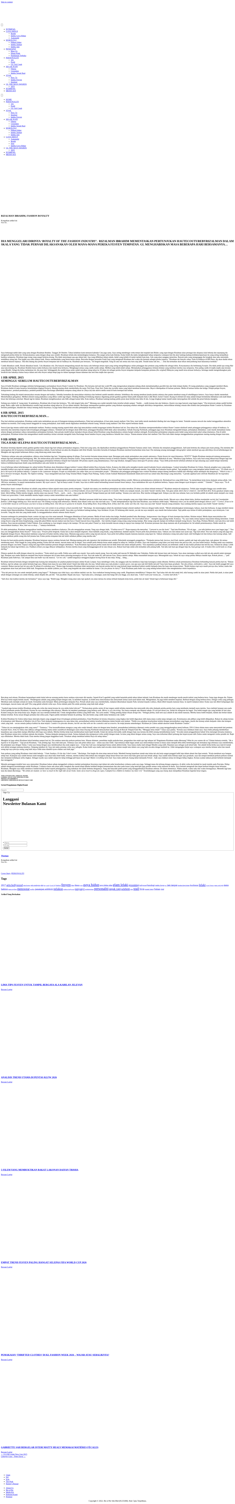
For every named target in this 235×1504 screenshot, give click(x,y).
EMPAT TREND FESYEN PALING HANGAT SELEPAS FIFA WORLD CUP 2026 (44, 1262)
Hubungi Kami (12, 1494)
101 (12, 60)
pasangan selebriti (44, 889)
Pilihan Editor (16, 42)
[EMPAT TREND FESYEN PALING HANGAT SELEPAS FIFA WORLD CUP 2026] (74, 1258)
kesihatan (194, 885)
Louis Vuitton (210, 885)
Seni (12, 143)
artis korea (26, 885)
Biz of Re (9, 1490)
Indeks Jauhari (16, 45)
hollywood (143, 885)
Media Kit (10, 1492)
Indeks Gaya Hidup (18, 36)
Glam (8, 1475)
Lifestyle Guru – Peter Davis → (13, 1456)
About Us (9, 1488)
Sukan (157, 889)
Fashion (58, 885)
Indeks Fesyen (16, 80)
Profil (13, 62)
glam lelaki (120, 885)
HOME (9, 99)
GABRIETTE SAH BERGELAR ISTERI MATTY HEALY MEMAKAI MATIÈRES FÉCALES (49, 1447)
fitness (77, 885)
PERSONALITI (12, 58)
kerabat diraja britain (184, 885)
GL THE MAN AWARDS (16, 84)
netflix (32, 889)
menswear (23, 888)
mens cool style (218, 885)
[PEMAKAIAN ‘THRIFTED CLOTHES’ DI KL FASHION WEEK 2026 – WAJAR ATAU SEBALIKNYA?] (74, 1350)
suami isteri (149, 889)
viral (162, 889)
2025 (13, 86)
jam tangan (172, 885)
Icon (7, 1479)
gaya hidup (91, 885)
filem (72, 885)
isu (166, 885)
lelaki (202, 885)
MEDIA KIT (11, 91)
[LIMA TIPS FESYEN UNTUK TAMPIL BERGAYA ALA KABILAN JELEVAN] (74, 980)
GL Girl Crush (16, 64)
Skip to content (7, 2)
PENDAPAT (11, 49)
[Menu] (2, 25)
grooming (134, 885)
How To (14, 78)
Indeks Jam (15, 47)
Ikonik (13, 34)
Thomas (5, 856)
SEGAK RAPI (12, 67)
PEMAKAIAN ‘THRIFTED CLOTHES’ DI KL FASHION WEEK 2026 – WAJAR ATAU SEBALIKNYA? (55, 1355)
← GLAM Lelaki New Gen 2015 (14, 1454)
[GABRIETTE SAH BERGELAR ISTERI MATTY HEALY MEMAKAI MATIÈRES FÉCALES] (74, 1443)
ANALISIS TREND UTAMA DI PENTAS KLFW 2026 (29, 1077)
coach (47, 885)
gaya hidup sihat (106, 885)
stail (136, 889)
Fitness (13, 69)
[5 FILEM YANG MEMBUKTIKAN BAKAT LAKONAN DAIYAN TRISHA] (74, 1165)
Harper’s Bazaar (12, 1484)
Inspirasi (14, 82)
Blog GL (14, 51)
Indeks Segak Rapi (18, 73)
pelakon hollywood (68, 889)
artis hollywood (14, 885)
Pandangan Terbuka (18, 56)
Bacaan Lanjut (6, 989)
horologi (151, 885)
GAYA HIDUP (12, 31)
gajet (81, 885)
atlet (42, 885)
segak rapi (115, 888)
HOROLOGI (11, 40)
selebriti (125, 889)
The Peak (9, 1482)
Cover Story (5, 873)
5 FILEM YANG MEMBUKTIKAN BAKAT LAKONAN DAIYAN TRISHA (39, 1169)
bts (45, 885)
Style (142, 889)
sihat (131, 889)
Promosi (9, 1497)
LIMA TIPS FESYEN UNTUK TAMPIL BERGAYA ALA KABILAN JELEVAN (41, 984)
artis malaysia (35, 885)
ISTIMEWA (10, 29)
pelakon (58, 888)
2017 (3, 885)
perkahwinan (89, 889)
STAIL (8, 75)
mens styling (12, 889)
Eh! (7, 1477)
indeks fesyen (159, 885)
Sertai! (6, 848)
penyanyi (80, 889)
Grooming (15, 71)
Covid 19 (52, 885)
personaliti (101, 889)
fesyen (66, 885)
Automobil (15, 38)
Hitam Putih (15, 53)
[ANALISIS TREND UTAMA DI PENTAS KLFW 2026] (74, 1072)
